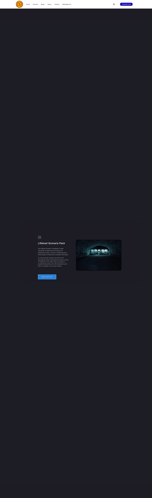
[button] (114, 4)
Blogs (42, 4)
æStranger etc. (66, 4)
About (49, 4)
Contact (56, 4)
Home (28, 4)
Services (35, 4)
